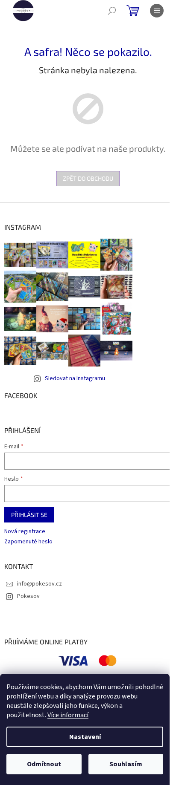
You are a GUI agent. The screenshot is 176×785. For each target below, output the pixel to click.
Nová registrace (24, 532)
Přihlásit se (29, 514)
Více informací (67, 715)
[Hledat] (111, 10)
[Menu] (156, 10)
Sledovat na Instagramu (75, 378)
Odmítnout (44, 764)
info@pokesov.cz (39, 584)
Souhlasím (125, 764)
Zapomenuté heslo (28, 542)
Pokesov (28, 596)
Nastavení (85, 737)
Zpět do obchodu (88, 178)
